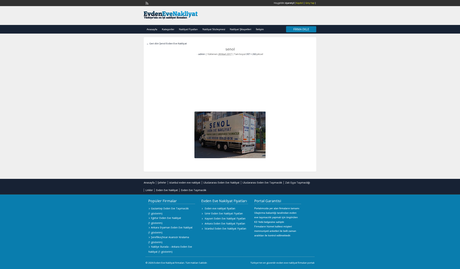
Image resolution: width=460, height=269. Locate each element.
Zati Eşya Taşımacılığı (297, 182)
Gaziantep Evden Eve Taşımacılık (170, 208)
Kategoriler (168, 29)
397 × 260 (251, 54)
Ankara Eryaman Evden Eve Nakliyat (172, 227)
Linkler (149, 190)
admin (201, 54)
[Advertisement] (230, 83)
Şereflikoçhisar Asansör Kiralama (170, 237)
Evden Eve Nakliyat (167, 190)
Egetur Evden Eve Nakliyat (166, 218)
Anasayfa (152, 29)
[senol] (230, 135)
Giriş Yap (309, 2)
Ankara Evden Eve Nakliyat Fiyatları (225, 223)
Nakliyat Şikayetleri (240, 29)
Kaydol (299, 2)
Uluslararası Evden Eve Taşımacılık (262, 182)
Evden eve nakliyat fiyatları (220, 208)
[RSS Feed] (146, 2)
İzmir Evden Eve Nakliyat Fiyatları (224, 213)
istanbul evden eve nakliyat (184, 182)
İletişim (260, 29)
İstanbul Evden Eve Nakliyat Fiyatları (225, 228)
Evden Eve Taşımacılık (193, 190)
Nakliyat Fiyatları (188, 29)
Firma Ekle (301, 29)
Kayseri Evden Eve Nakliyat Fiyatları (225, 218)
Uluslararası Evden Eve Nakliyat (221, 182)
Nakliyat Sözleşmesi (214, 29)
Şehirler (162, 182)
